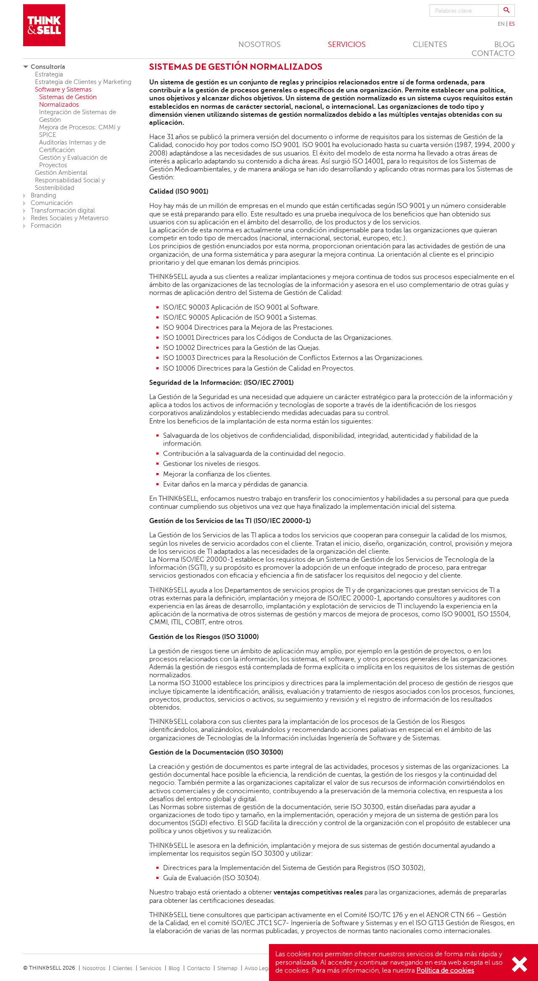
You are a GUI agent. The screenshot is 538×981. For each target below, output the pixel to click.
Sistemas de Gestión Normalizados (68, 101)
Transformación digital (63, 210)
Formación (46, 225)
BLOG (504, 44)
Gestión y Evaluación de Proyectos (73, 161)
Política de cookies (445, 970)
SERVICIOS (347, 44)
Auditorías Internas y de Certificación (72, 146)
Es (512, 24)
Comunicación (52, 203)
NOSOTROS (259, 44)
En (501, 24)
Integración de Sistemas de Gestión (77, 116)
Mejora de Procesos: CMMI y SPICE (79, 131)
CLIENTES (430, 44)
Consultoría (48, 66)
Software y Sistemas (63, 89)
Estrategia (49, 74)
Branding (43, 195)
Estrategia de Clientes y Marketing (83, 82)
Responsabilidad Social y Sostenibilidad (70, 184)
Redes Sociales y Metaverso (69, 218)
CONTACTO (493, 53)
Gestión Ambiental (61, 172)
